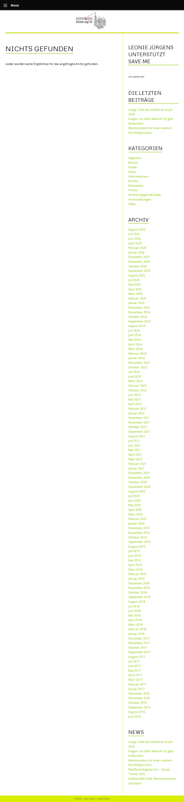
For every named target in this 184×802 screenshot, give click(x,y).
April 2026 (135, 243)
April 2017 (135, 675)
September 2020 (139, 487)
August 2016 (136, 712)
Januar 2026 (136, 252)
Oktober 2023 (137, 367)
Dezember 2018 (139, 583)
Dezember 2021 (139, 418)
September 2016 (139, 707)
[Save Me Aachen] (92, 20)
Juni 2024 (134, 335)
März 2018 (135, 625)
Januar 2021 (136, 468)
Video (132, 204)
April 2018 (135, 620)
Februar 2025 (137, 298)
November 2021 (139, 422)
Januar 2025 (136, 303)
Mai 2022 (134, 399)
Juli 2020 (134, 496)
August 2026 (136, 229)
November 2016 (139, 698)
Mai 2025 (134, 285)
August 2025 (136, 275)
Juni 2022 (134, 395)
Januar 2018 (136, 634)
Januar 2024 (136, 358)
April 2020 (135, 510)
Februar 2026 (137, 248)
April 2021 (135, 455)
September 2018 (139, 597)
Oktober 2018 (137, 592)
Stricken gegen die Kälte (144, 195)
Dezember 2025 (139, 257)
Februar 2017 (137, 684)
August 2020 (136, 491)
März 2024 (135, 349)
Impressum (89, 798)
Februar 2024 (137, 353)
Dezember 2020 (139, 473)
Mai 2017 (134, 671)
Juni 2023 (134, 376)
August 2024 (136, 326)
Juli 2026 (134, 234)
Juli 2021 (134, 441)
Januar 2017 (136, 689)
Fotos (132, 172)
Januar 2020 (136, 524)
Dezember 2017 (139, 638)
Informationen (138, 176)
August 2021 (136, 436)
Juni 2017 (134, 666)
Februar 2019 (137, 574)
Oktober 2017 (137, 648)
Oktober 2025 (137, 266)
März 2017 (135, 680)
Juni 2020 (134, 501)
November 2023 (139, 363)
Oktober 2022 (137, 390)
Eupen (132, 167)
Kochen (133, 181)
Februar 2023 (137, 386)
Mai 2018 (134, 615)
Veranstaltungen (139, 199)
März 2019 (135, 569)
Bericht (133, 163)
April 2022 (135, 404)
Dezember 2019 (139, 528)
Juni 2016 (134, 717)
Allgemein (135, 158)
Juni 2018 (134, 611)
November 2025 (139, 262)
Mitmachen (135, 186)
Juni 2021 (134, 445)
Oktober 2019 (137, 537)
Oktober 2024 (137, 317)
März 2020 (135, 514)
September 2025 (139, 271)
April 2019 (135, 565)
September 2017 (139, 652)
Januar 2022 (136, 413)
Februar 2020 (137, 519)
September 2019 (139, 542)
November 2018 (139, 588)
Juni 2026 (134, 239)
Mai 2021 (134, 450)
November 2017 (139, 643)
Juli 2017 (134, 661)
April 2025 (135, 289)
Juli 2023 (134, 372)
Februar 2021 (137, 464)
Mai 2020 (134, 505)
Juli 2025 (134, 280)
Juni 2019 (134, 556)
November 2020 (139, 478)
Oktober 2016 (137, 703)
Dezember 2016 (139, 694)
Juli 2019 (134, 551)
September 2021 (139, 432)
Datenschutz (103, 798)
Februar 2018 (137, 629)
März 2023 (135, 381)
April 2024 (135, 344)
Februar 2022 (137, 409)
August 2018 (136, 602)
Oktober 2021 (137, 427)
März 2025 (135, 294)
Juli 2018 (134, 606)
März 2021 (135, 459)
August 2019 (136, 546)
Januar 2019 (136, 579)
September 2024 (139, 321)
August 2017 (136, 657)
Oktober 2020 (137, 482)
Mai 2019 (134, 560)
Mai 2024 (134, 340)
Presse (132, 190)
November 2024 (139, 312)
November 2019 (139, 533)
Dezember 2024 (139, 308)
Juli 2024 (134, 331)
